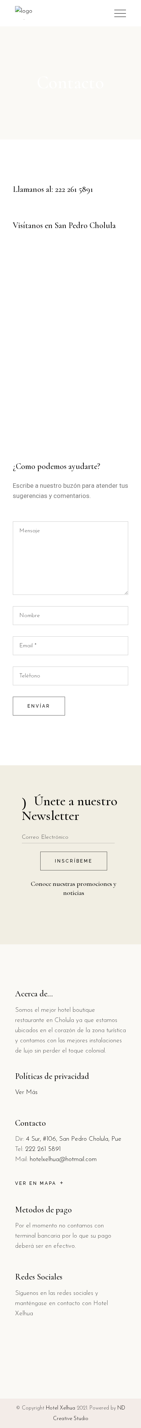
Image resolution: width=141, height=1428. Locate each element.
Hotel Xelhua (60, 1408)
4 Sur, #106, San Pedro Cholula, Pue (73, 1139)
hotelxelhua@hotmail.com (63, 1159)
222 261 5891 (74, 189)
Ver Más (26, 1092)
